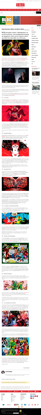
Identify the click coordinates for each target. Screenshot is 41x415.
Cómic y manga (34, 36)
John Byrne (11, 240)
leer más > (39, 94)
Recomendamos (34, 53)
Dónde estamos (22, 396)
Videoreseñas (34, 46)
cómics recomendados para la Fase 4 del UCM (16, 94)
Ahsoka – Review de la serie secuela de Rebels (35, 82)
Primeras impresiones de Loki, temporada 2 (36, 68)
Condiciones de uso (13, 395)
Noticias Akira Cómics (35, 42)
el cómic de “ (4, 100)
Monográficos (34, 32)
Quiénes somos (22, 395)
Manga (2, 397)
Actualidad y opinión (35, 38)
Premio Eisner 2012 (22, 397)
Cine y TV (33, 34)
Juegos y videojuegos (35, 55)
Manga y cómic (34, 57)
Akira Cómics (5, 360)
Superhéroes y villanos (35, 40)
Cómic (2, 396)
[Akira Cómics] (20, 6)
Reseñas (33, 48)
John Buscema (25, 292)
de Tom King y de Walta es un (14, 100)
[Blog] (20, 20)
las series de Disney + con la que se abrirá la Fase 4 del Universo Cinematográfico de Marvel (15, 59)
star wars (33, 61)
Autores (33, 44)
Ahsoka (33, 59)
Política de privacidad (13, 396)
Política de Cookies (13, 397)
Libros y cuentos (34, 51)
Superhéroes (2, 395)
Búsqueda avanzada (39, 12)
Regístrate (3, 382)
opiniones (21, 414)
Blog (11, 401)
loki (32, 63)
